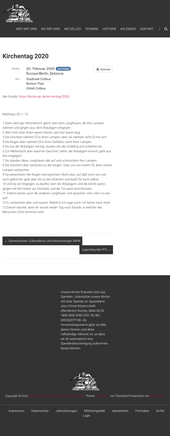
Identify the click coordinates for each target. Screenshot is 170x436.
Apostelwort (120, 411)
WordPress (157, 396)
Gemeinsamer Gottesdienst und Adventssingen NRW (42, 241)
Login (86, 415)
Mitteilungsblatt (94, 411)
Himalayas (102, 396)
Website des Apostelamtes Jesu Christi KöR (56, 396)
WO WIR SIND (50, 29)
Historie (109, 29)
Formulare (142, 411)
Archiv (160, 411)
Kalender (128, 29)
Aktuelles (72, 29)
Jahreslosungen (66, 411)
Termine (91, 29)
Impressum (16, 411)
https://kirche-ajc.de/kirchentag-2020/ (44, 96)
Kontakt (147, 29)
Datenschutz (40, 411)
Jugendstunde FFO (96, 249)
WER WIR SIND (26, 29)
